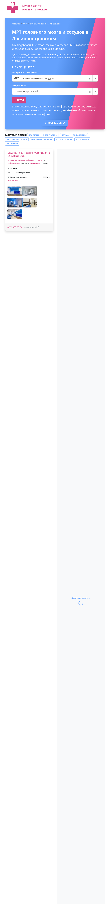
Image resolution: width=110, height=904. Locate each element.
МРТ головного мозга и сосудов (45, 23)
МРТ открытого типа (16, 139)
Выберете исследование (24, 72)
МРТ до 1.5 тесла (64, 139)
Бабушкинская (13, 163)
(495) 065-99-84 (14, 227)
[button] (14, 191)
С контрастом (50, 135)
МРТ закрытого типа (41, 139)
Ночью (65, 135)
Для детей (34, 135)
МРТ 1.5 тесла (82, 139)
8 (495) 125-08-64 (55, 122)
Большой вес (80, 135)
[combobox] (55, 78)
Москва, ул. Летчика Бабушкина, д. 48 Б (24, 160)
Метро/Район (19, 85)
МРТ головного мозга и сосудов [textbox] (52, 78)
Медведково (35, 163)
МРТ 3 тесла (12, 143)
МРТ (25, 23)
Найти (19, 100)
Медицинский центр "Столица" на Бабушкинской (29, 154)
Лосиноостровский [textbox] (52, 91)
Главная (16, 23)
